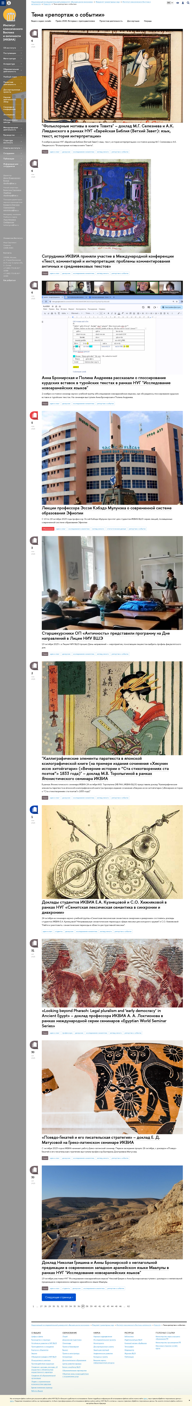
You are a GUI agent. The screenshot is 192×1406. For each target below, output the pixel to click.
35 (75, 1306)
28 (45, 1306)
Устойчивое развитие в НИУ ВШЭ (44, 1343)
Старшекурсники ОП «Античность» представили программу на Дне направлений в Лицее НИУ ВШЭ (106, 635)
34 (70, 1306)
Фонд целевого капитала (40, 1360)
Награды (148, 21)
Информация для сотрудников (10, 165)
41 (99, 1306)
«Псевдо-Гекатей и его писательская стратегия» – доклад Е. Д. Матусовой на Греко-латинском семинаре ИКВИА (101, 1139)
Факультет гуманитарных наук (103, 1325)
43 (108, 1306)
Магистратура (9, 58)
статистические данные (116, 529)
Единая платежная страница (41, 1387)
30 (54, 1306)
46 (120, 1306)
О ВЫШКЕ (36, 1332)
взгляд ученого (103, 152)
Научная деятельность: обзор (9, 99)
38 (87, 1306)
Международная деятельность (10, 128)
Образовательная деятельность (11, 70)
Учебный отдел (10, 76)
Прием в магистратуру (70, 1353)
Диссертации (133, 21)
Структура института (8, 141)
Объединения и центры (10, 121)
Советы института (11, 148)
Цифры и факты (37, 1336)
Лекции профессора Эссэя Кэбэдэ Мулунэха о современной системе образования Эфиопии (107, 510)
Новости (157, 1325)
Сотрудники (8, 153)
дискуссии (66, 152)
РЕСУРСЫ (129, 1332)
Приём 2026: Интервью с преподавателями (75, 21)
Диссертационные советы (104, 1347)
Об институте (9, 48)
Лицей (65, 1336)
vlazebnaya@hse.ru (10, 195)
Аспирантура (9, 64)
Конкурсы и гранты (101, 1357)
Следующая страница (58, 1297)
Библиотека (129, 1336)
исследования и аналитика (83, 152)
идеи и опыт (54, 152)
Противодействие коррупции (42, 1364)
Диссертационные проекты (11, 90)
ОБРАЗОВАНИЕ (69, 1332)
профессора (67, 1033)
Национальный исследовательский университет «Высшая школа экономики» (60, 1325)
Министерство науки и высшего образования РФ (168, 1337)
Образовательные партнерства (74, 1370)
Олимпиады (66, 1343)
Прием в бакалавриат (70, 1347)
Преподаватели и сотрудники (42, 1347)
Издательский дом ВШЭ (133, 1340)
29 (49, 1306)
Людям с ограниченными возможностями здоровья (41, 1382)
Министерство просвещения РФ (168, 1342)
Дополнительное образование (74, 1360)
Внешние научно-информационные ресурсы (104, 1361)
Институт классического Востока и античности (134, 1325)
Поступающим (9, 53)
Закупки (34, 1353)
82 (128, 1306)
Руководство (9, 135)
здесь (145, 1399)
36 (79, 1306)
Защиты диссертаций (101, 1350)
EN (172, 3)
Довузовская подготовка (71, 1340)
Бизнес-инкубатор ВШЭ (71, 1367)
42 (104, 1306)
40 (95, 1306)
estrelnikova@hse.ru (11, 210)
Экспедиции (9, 114)
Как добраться (9, 280)
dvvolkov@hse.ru (9, 183)
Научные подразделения (103, 1336)
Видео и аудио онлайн (41, 21)
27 (41, 1306)
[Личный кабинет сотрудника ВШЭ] (183, 3)
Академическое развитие (103, 1353)
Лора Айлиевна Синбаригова (9, 221)
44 (112, 1306)
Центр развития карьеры (71, 1364)
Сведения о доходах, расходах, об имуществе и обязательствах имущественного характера (44, 1369)
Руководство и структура (40, 1340)
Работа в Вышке (37, 1391)
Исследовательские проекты (105, 1340)
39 (91, 1306)
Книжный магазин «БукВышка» (136, 1343)
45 (116, 1306)
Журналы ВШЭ (130, 1353)
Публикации (8, 158)
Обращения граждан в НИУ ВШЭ (43, 1357)
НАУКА (97, 1332)
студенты (58, 931)
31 (58, 1306)
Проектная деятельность (9, 83)
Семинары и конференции (9, 108)
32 (62, 1306)
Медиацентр (129, 1350)
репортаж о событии (120, 152)
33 (66, 1306)
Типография (129, 1347)
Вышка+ (65, 1350)
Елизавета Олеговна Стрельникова (11, 206)
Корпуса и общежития (39, 1350)
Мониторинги (99, 1343)
